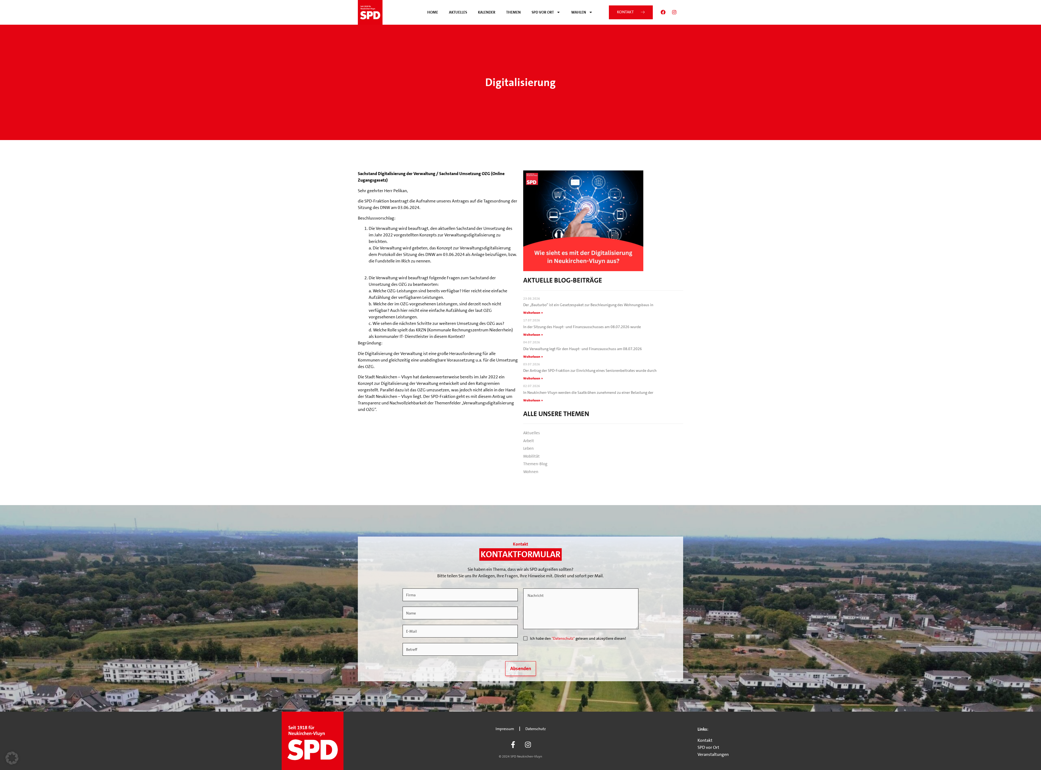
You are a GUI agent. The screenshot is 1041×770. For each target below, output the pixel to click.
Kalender (486, 12)
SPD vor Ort (543, 12)
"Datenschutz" (563, 638)
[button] (12, 758)
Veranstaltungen (713, 754)
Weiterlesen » (533, 312)
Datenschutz (535, 728)
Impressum (505, 728)
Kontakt (705, 740)
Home (432, 12)
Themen (513, 12)
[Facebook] (663, 12)
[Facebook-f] (513, 744)
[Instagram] (674, 12)
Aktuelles (458, 12)
